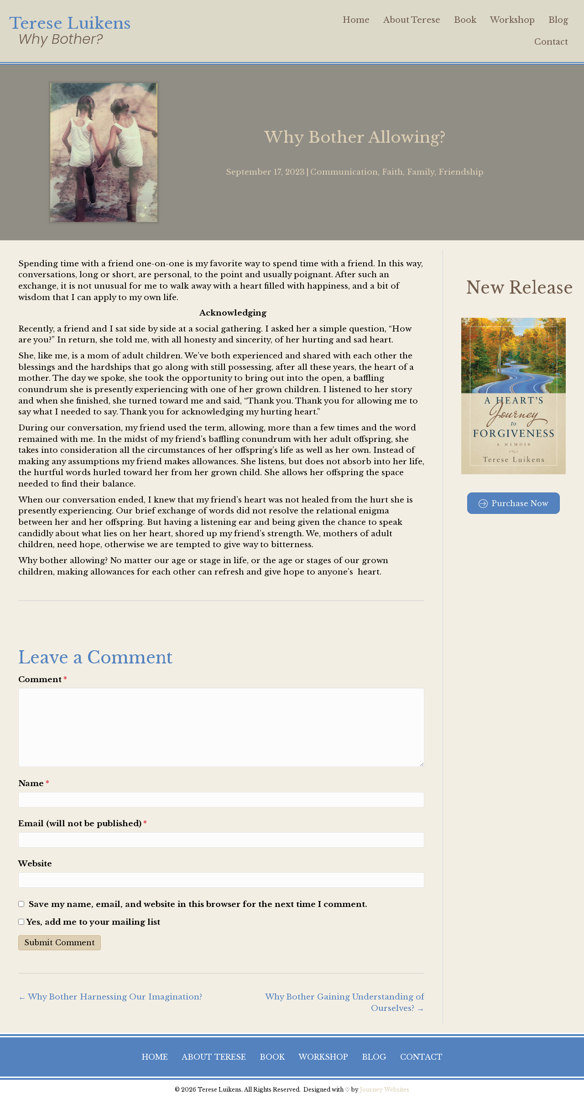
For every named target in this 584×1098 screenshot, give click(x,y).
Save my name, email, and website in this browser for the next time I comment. (198, 904)
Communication (344, 172)
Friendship (461, 172)
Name (33, 783)
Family (420, 172)
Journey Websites (384, 1089)
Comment (42, 679)
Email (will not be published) (82, 824)
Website (35, 864)
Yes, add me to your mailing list (92, 922)
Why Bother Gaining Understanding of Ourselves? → (344, 1002)
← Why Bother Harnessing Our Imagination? (110, 997)
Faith (392, 172)
